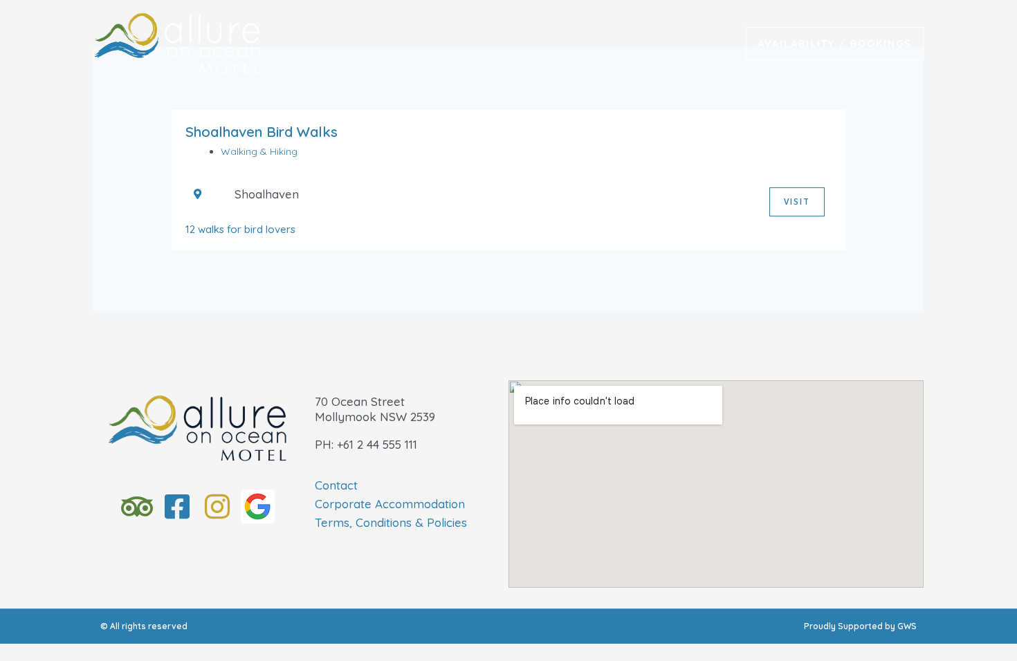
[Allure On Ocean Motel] (177, 42)
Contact (336, 485)
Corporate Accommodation (390, 503)
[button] (835, 43)
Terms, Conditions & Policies (391, 522)
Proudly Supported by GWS (860, 626)
